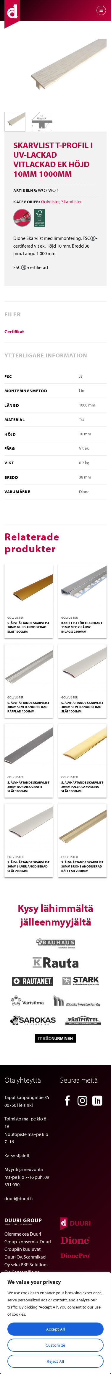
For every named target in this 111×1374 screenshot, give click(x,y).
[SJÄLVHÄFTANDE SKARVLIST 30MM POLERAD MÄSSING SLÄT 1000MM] (82, 748)
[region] (55, 1323)
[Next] (97, 73)
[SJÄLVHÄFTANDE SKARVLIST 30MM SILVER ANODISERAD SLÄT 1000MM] (82, 668)
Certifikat (14, 331)
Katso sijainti (16, 1156)
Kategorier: (26, 201)
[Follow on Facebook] (67, 1101)
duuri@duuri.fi (18, 1198)
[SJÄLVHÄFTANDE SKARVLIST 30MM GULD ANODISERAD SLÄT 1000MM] (28, 588)
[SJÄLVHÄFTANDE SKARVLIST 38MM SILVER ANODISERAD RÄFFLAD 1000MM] (28, 668)
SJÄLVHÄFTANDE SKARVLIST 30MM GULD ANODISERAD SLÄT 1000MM (28, 627)
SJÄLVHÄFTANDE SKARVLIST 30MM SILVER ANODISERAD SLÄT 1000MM (82, 707)
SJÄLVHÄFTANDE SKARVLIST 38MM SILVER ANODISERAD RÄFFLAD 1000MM (28, 707)
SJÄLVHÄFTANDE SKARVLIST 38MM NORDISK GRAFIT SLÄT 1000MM (28, 786)
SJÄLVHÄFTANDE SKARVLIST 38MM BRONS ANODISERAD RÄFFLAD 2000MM (82, 866)
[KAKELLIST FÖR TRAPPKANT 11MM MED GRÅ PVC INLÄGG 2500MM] (82, 588)
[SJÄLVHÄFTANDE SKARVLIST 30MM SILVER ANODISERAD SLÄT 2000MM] (28, 828)
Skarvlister (71, 201)
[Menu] (101, 10)
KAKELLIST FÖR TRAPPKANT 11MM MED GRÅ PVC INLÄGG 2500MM (81, 627)
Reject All (55, 1361)
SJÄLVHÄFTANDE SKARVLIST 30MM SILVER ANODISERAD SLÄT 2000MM (28, 866)
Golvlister (50, 201)
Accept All (55, 1329)
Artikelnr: (25, 190)
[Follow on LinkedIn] (97, 1101)
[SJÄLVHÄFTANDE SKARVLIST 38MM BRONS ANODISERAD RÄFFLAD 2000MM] (82, 828)
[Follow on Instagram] (83, 1101)
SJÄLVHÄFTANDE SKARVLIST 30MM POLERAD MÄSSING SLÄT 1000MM (82, 786)
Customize (55, 1345)
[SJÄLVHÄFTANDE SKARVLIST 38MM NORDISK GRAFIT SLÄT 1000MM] (28, 748)
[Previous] (14, 73)
